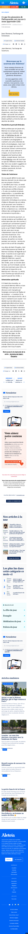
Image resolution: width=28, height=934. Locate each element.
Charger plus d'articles (14, 558)
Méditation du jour (12, 621)
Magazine (14, 885)
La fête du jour (10, 610)
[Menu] (5, 3)
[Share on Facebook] (13, 44)
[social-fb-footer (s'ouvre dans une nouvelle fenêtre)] (12, 905)
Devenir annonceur (14, 920)
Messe (4, 749)
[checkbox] (3, 405)
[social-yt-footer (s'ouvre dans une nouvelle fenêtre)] (9, 905)
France (4, 775)
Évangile (7, 616)
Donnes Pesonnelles (14, 926)
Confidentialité (14, 929)
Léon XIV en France (7, 683)
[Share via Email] (21, 44)
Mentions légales (14, 917)
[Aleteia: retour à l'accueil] (14, 2)
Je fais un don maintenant (12, 461)
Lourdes (5, 721)
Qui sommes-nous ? (14, 915)
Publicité (14, 892)
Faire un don (13, 94)
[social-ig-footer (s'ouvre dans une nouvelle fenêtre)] (18, 905)
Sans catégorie (5, 12)
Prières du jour (10, 627)
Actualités (14, 868)
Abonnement (14, 887)
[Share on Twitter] (19, 44)
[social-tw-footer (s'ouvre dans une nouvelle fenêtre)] (15, 905)
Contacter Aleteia (14, 923)
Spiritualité (14, 872)
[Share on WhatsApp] (24, 44)
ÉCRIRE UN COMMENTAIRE (14, 501)
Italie (4, 799)
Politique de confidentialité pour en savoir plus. (13, 407)
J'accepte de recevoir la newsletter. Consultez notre (14, 406)
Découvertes (14, 874)
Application (14, 883)
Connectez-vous (20, 495)
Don (14, 890)
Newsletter (14, 881)
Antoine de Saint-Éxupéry (16, 355)
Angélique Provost (17, 24)
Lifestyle (14, 870)
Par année (14, 899)
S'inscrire (6, 411)
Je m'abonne (5, 7)
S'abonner (8, 859)
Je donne (13, 7)
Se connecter (18, 859)
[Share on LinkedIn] (16, 44)
